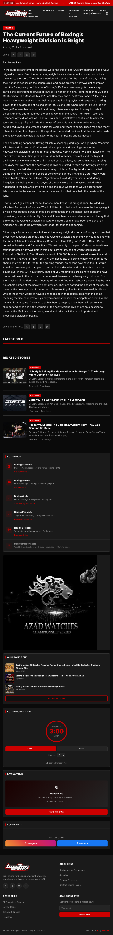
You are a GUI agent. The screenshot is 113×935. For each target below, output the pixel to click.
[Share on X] (13, 54)
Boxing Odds (9, 907)
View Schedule (20, 472)
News (17, 10)
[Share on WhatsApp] (27, 54)
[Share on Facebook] (20, 54)
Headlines (7, 917)
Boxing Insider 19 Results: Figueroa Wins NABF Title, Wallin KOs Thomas (50, 676)
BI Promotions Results (13, 902)
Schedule (48, 10)
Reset (82, 749)
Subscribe (84, 914)
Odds (61, 10)
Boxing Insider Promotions (31, 13)
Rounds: (52, 755)
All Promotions (56, 698)
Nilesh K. (106, 930)
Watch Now (19, 487)
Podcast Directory (89, 12)
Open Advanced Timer (57, 763)
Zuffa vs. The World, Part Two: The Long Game (57, 399)
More (103, 10)
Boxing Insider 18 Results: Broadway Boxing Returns (40, 686)
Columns (8, 28)
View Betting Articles (23, 503)
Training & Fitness (74, 13)
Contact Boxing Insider (70, 885)
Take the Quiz (56, 812)
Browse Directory (22, 519)
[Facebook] (26, 886)
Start (31, 749)
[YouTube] (19, 886)
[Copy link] (33, 54)
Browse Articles (21, 535)
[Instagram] (12, 886)
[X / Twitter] (5, 886)
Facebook (83, 843)
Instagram (32, 843)
